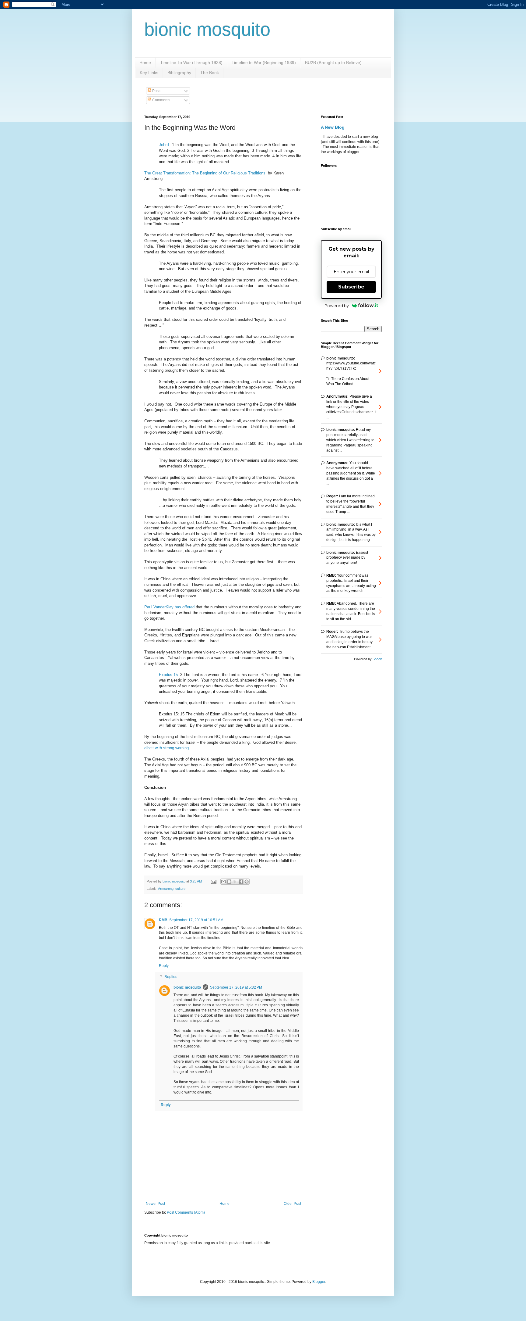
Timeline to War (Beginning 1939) (264, 62)
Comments (160, 100)
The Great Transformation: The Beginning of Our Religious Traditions (204, 173)
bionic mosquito (207, 29)
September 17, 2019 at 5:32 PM (236, 987)
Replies (170, 977)
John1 (164, 144)
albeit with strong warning (166, 748)
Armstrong (166, 888)
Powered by (336, 305)
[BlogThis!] (229, 882)
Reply (164, 966)
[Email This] (223, 882)
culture (180, 888)
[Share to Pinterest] (247, 882)
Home (145, 62)
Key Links (149, 72)
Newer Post (155, 1203)
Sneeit (377, 659)
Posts (156, 91)
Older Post (292, 1203)
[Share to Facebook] (241, 882)
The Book (209, 72)
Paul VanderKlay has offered (169, 607)
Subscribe (351, 287)
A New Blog (333, 127)
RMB (163, 920)
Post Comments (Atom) (186, 1212)
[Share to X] (235, 882)
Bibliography (179, 72)
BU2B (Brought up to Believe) (333, 62)
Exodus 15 (168, 674)
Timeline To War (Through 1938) (191, 62)
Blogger (318, 1282)
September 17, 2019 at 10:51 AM (196, 920)
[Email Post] (213, 881)
